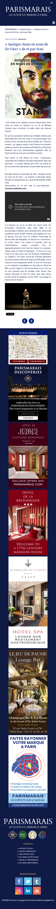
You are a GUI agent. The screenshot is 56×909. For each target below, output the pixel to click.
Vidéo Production (26, 854)
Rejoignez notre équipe (29, 857)
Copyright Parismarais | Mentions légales (34, 900)
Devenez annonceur (27, 851)
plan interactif (37, 361)
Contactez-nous (26, 848)
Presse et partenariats (28, 860)
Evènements (22, 39)
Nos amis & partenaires (28, 863)
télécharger (19, 361)
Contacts (28, 844)
